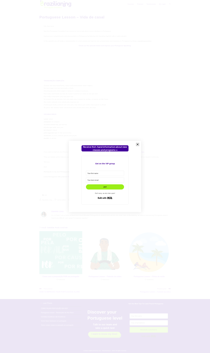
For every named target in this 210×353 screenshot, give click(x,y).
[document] (105, 176)
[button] (137, 144)
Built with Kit (105, 198)
